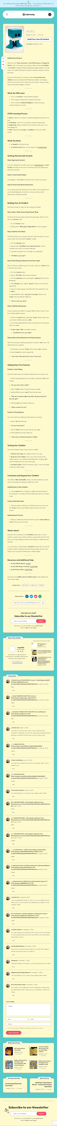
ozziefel (20, 647)
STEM (42, 585)
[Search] (49, 14)
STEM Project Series (26, 4)
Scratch (28, 563)
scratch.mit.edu (42, 147)
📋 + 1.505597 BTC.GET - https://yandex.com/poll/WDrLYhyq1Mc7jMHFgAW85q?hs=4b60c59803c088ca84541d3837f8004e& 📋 (26, 746)
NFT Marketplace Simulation (42, 644)
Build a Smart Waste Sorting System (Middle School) (45, 1062)
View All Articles (17, 662)
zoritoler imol (15, 727)
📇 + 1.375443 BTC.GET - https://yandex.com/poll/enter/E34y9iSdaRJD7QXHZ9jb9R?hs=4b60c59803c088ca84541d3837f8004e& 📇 (28, 776)
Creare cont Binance (17, 760)
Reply (13, 690)
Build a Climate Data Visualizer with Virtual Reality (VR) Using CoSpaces (20, 1062)
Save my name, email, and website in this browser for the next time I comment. (25, 1028)
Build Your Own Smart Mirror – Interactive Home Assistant (42, 1084)
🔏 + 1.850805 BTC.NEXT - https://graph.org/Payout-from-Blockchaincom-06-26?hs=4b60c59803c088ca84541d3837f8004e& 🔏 (30, 820)
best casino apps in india (18, 984)
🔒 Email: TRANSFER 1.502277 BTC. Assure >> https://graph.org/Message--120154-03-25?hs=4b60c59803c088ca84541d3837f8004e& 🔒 (24, 698)
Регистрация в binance (17, 790)
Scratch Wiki (34, 566)
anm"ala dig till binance (17, 946)
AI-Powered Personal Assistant (13, 1084)
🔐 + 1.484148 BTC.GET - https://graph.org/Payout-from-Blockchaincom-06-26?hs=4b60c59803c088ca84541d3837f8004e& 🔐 (30, 835)
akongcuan (14, 960)
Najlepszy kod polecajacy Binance (20, 972)
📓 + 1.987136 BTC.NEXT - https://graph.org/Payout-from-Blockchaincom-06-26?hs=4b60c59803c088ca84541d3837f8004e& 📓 (30, 804)
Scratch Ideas (28, 569)
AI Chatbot (31, 31)
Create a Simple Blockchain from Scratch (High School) (44, 651)
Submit (41, 621)
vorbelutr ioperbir (16, 929)
